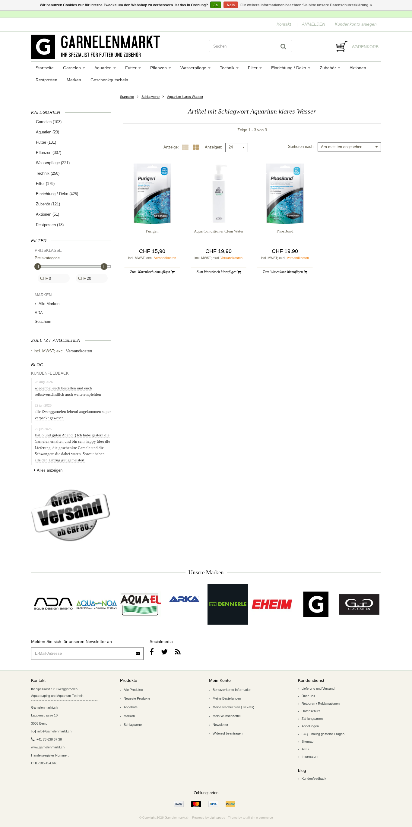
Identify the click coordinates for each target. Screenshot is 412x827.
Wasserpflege (194, 67)
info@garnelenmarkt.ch (54, 731)
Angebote (131, 707)
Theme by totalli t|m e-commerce (250, 817)
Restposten (46, 79)
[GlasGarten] (359, 604)
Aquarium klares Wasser (185, 96)
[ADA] (53, 604)
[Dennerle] (228, 604)
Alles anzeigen (49, 470)
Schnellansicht (152, 211)
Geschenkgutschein (109, 79)
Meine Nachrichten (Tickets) (233, 707)
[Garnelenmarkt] (315, 604)
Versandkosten (79, 351)
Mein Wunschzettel (226, 716)
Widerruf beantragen (227, 733)
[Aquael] (140, 604)
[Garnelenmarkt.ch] (117, 47)
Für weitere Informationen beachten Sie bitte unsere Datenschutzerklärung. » (306, 5)
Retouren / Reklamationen (321, 703)
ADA (39, 313)
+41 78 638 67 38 (49, 739)
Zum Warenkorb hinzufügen (150, 272)
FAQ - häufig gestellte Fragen (323, 734)
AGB (305, 749)
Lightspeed (217, 817)
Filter (253, 67)
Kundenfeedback (314, 778)
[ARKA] (184, 599)
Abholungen (310, 726)
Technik (228, 67)
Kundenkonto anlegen (356, 24)
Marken (74, 79)
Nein (231, 5)
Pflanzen (159, 67)
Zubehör (328, 67)
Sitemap (307, 741)
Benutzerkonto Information (232, 689)
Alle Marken (49, 303)
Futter (131, 67)
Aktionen (358, 67)
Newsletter (220, 724)
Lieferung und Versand (318, 688)
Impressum (310, 756)
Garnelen (72, 67)
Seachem (43, 321)
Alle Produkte (133, 689)
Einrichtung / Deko (289, 67)
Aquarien (103, 67)
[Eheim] (271, 604)
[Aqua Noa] (96, 604)
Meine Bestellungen (227, 698)
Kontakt (284, 24)
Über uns (308, 696)
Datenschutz (311, 711)
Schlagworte (150, 96)
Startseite (45, 67)
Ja (216, 5)
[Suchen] (283, 46)
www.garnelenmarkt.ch (48, 747)
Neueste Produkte (137, 698)
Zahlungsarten (312, 718)
